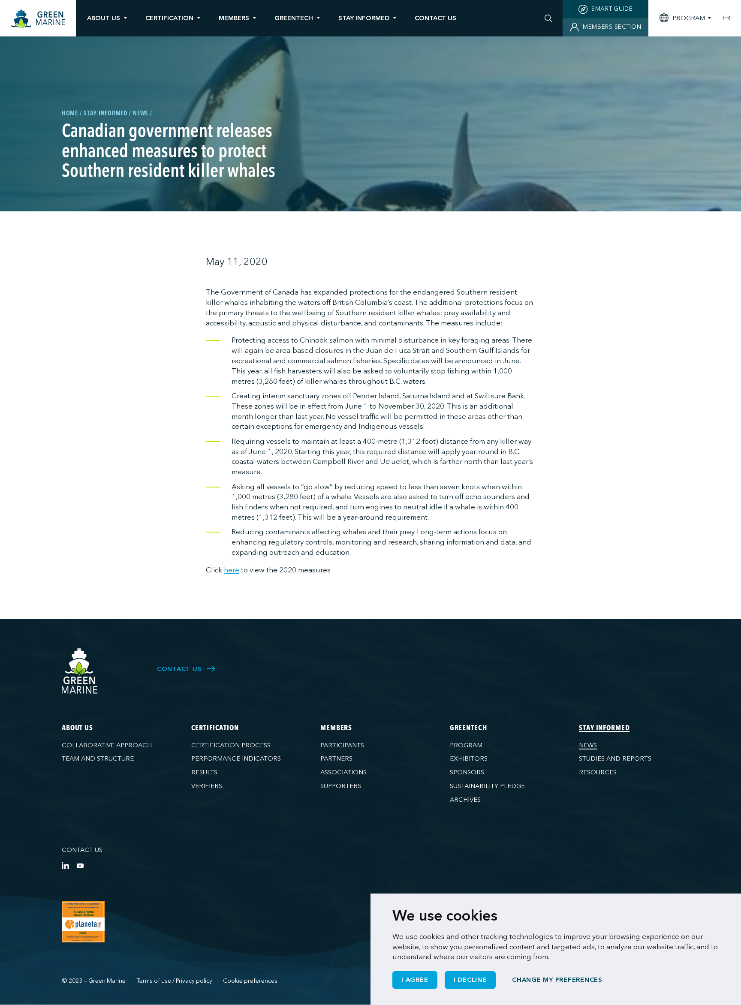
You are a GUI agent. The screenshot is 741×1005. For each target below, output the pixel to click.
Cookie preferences (250, 981)
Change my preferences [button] (557, 979)
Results (204, 772)
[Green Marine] (80, 671)
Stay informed (363, 18)
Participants (342, 745)
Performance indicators (236, 758)
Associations (343, 772)
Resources (598, 772)
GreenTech (293, 18)
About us (103, 18)
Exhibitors (469, 758)
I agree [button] (414, 979)
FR (726, 18)
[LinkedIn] (65, 865)
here (231, 570)
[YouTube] (80, 865)
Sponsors (467, 772)
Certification (169, 18)
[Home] (38, 19)
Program (466, 745)
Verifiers (206, 786)
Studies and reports (615, 758)
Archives (465, 799)
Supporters (340, 786)
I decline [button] (470, 979)
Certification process (231, 745)
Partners (336, 758)
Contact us (82, 850)
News (588, 745)
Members (234, 18)
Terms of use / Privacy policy (174, 981)
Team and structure (98, 758)
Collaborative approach (107, 745)
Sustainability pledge (487, 786)
